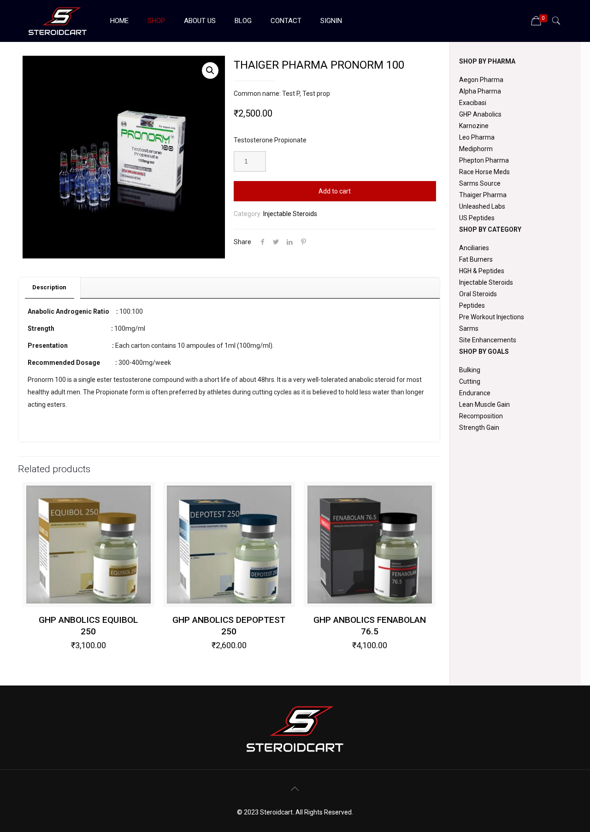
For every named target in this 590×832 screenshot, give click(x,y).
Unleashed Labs (482, 206)
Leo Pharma (477, 137)
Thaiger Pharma (483, 195)
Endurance (474, 393)
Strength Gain (479, 427)
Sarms (468, 328)
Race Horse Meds (484, 172)
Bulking (469, 370)
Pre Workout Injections (491, 317)
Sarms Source (480, 183)
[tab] (49, 287)
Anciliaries (474, 248)
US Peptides (477, 218)
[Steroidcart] (58, 20)
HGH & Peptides (481, 271)
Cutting (469, 381)
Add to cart (335, 191)
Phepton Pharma (484, 160)
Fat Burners (476, 259)
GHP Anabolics (480, 114)
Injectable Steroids (290, 213)
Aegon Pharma (481, 79)
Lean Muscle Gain (484, 404)
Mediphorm (476, 148)
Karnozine (474, 125)
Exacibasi (472, 102)
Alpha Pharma (480, 91)
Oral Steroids (478, 294)
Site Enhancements (487, 340)
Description (49, 287)
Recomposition (481, 416)
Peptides (472, 305)
